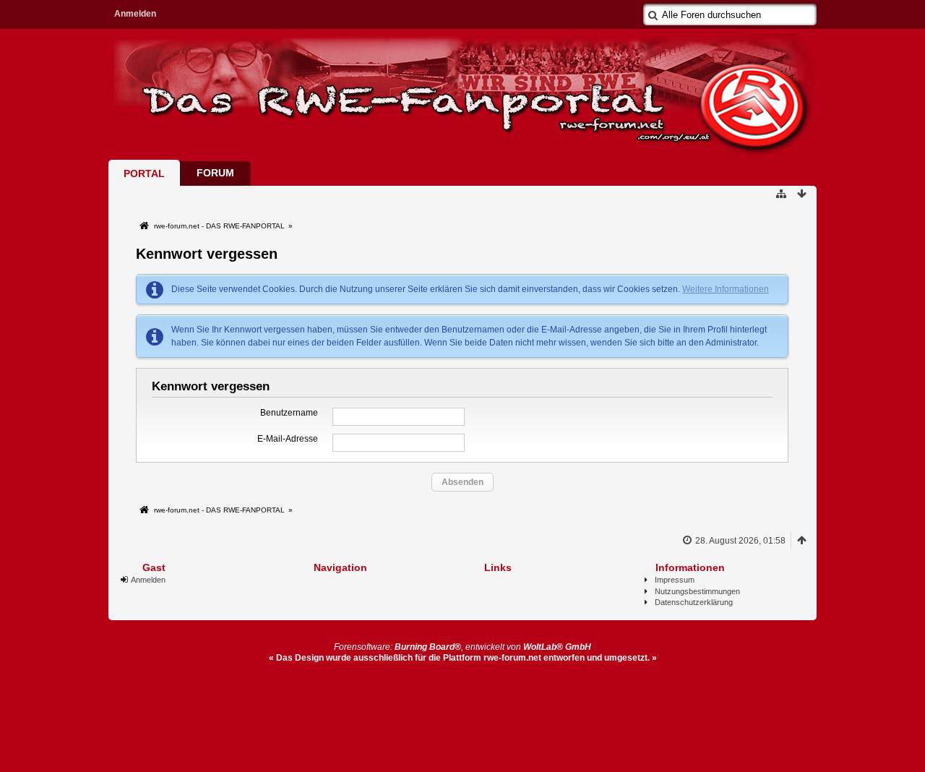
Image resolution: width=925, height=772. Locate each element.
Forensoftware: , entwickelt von (462, 647)
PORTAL (144, 173)
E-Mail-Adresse (287, 439)
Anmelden (135, 14)
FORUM (215, 173)
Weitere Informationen (725, 289)
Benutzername (289, 413)
